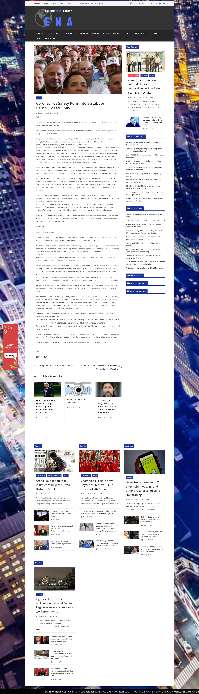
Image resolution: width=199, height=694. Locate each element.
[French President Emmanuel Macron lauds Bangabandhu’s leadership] (41, 530)
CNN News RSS (136, 275)
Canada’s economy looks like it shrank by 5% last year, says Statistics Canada (151, 534)
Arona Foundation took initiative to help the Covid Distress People (53, 485)
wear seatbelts (101, 170)
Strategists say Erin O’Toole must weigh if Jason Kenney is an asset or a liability (61, 638)
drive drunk (77, 173)
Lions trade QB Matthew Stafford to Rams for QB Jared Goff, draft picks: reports (107, 543)
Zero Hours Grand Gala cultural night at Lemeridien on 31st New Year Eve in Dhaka (144, 86)
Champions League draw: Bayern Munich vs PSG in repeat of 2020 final (97, 485)
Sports (127, 33)
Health (106, 33)
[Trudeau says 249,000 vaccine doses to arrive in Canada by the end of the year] (108, 383)
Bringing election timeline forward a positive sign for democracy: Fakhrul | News (85, 4)
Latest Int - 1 (41, 476)
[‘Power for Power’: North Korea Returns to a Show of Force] (41, 515)
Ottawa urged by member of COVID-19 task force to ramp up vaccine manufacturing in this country (62, 655)
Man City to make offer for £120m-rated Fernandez (145, 220)
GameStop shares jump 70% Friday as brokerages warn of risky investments (151, 548)
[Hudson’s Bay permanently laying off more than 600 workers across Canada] (131, 521)
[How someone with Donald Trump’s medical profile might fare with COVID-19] (47, 383)
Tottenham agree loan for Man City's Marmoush (144, 268)
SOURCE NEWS (42, 357)
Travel (39, 39)
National (70, 33)
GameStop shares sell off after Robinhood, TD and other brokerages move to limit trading (143, 488)
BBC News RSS (135, 208)
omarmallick (56, 113)
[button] (42, 33)
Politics (116, 33)
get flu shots (43, 173)
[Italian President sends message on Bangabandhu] (41, 544)
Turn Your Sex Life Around (76, 401)
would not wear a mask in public (63, 257)
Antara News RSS (137, 136)
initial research (47, 179)
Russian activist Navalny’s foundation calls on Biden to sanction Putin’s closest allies (153, 121)
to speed (66, 173)
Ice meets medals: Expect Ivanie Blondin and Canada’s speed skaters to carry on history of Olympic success (107, 527)
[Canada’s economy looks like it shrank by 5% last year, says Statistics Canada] (131, 536)
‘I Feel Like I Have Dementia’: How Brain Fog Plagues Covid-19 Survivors (100, 367)
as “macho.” (58, 125)
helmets (114, 170)
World (59, 33)
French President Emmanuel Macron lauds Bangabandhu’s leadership (62, 528)
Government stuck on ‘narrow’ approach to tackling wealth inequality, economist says (62, 672)
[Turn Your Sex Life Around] (78, 383)
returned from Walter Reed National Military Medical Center (73, 268)
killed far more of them (108, 153)
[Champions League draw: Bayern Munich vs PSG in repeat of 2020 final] (99, 461)
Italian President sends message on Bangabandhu (61, 542)
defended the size (79, 288)
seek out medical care (107, 173)
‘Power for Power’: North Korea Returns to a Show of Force (61, 513)
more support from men (57, 308)
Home (38, 33)
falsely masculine (43, 251)
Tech (155, 33)
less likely (93, 173)
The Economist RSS (137, 291)
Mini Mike (115, 285)
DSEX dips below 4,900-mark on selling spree (56, 365)
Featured (144, 75)
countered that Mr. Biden (95, 131)
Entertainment (140, 33)
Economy (95, 33)
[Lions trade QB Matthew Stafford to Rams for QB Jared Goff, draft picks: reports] (86, 545)
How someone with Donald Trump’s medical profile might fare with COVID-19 (46, 406)
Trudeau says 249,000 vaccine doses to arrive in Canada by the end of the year (107, 406)
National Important (54, 476)
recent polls (40, 187)
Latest (50, 33)
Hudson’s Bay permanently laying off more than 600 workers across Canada (150, 519)
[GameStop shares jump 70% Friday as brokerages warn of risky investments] (131, 550)
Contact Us (50, 39)
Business (84, 33)
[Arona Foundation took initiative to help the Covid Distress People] (54, 461)
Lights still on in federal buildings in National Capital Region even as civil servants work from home (54, 605)
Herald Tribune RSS (137, 283)
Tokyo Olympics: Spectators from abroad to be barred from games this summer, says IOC (98, 512)
